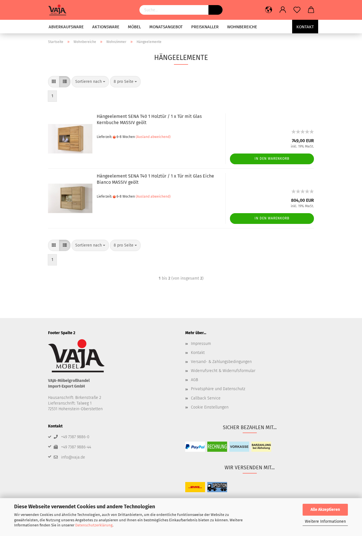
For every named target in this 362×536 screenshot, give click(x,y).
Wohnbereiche (242, 26)
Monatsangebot (166, 26)
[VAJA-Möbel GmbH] (59, 10)
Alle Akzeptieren (325, 509)
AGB (194, 379)
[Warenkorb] (311, 10)
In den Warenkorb (272, 159)
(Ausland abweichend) (153, 137)
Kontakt (305, 26)
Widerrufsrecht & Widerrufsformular (223, 370)
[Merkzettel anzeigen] (297, 10)
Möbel (134, 26)
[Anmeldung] (283, 10)
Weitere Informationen (325, 521)
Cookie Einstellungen (210, 407)
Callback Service (206, 398)
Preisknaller (205, 26)
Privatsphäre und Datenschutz (218, 388)
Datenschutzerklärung (94, 525)
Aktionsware (105, 26)
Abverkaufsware (66, 26)
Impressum (201, 343)
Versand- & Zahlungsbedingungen (221, 361)
